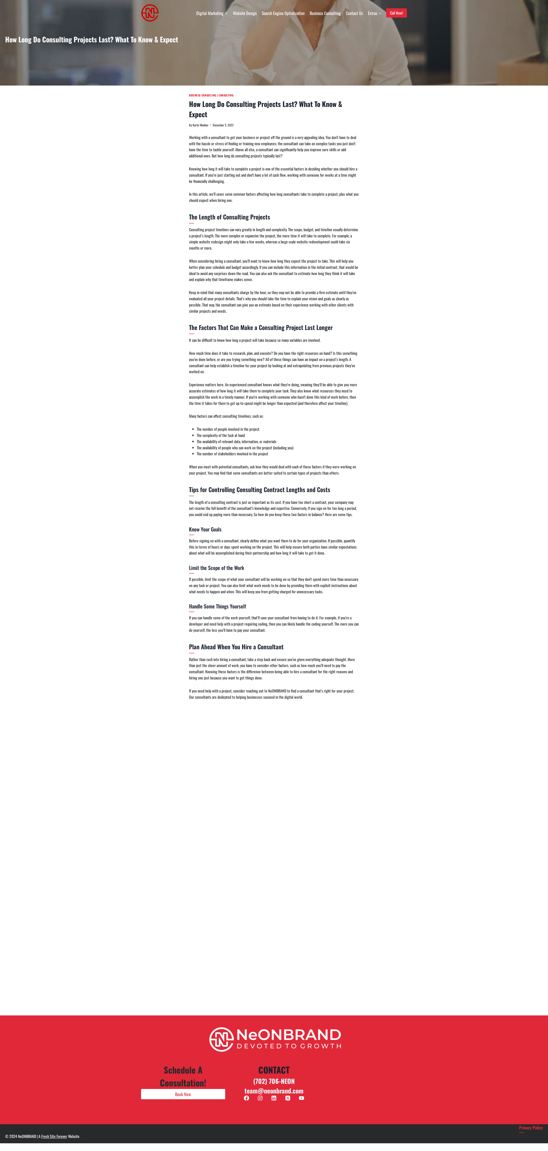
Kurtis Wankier (200, 125)
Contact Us (354, 13)
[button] (183, 1094)
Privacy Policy (531, 1127)
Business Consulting (325, 13)
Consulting (226, 95)
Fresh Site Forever (54, 1136)
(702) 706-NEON (274, 1081)
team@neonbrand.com (274, 1090)
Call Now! (396, 13)
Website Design (245, 13)
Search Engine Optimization (283, 13)
